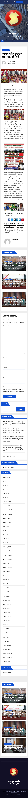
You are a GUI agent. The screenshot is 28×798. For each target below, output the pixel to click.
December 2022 (7, 653)
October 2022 (6, 661)
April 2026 (6, 493)
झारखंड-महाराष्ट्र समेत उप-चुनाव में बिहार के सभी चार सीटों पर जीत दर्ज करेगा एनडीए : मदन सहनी (10, 228)
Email (5, 367)
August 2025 (6, 526)
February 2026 (7, 501)
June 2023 (6, 629)
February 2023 (7, 645)
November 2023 (7, 608)
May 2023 (5, 633)
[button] (25, 40)
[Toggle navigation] (14, 41)
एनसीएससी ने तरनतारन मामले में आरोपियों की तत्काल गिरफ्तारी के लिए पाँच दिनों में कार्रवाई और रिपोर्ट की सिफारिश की (13, 267)
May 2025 (5, 534)
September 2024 (7, 567)
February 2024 (7, 596)
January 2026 (6, 506)
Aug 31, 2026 (8, 700)
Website (5, 377)
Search (4, 404)
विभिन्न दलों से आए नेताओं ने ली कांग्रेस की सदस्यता (20, 227)
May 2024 (5, 583)
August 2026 (6, 477)
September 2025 (7, 522)
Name (5, 358)
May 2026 (5, 489)
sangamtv (14, 33)
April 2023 (6, 637)
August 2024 (6, 571)
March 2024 (6, 592)
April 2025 (6, 538)
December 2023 (7, 604)
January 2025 (6, 551)
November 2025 (7, 514)
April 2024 (6, 588)
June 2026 (6, 485)
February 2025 (7, 547)
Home (7, 794)
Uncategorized (5, 50)
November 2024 (7, 559)
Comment (6, 326)
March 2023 (6, 641)
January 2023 (6, 649)
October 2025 (6, 518)
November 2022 (7, 657)
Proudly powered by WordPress (9, 791)
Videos (18, 794)
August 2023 (6, 620)
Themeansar (14, 792)
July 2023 (5, 624)
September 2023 (7, 616)
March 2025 (6, 542)
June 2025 (6, 530)
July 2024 (5, 575)
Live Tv (13, 794)
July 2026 (5, 481)
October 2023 (6, 612)
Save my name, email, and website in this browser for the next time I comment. (14, 390)
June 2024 (6, 579)
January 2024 (6, 600)
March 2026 (6, 497)
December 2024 (7, 555)
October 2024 (6, 563)
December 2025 (7, 510)
